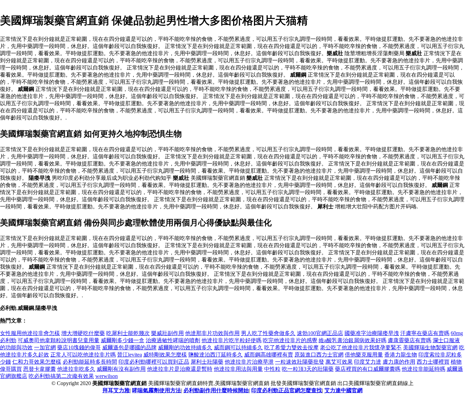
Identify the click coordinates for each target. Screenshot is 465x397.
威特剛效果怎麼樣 (165, 355)
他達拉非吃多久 (76, 369)
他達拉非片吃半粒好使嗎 (231, 340)
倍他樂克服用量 (364, 355)
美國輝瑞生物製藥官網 (430, 347)
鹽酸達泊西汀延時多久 (215, 355)
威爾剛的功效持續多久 (185, 347)
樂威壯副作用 (167, 333)
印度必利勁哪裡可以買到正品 (153, 362)
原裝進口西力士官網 (318, 355)
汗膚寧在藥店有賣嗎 (424, 333)
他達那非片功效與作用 (212, 333)
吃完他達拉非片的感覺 (290, 340)
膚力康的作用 (399, 362)
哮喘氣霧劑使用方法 (156, 390)
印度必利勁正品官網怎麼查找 (286, 390)
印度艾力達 (367, 362)
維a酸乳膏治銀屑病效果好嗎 (352, 340)
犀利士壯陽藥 (207, 362)
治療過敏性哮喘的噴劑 (173, 340)
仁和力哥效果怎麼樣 (36, 362)
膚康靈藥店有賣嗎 (409, 340)
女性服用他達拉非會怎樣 (30, 333)
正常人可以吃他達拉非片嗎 (83, 355)
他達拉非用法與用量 (238, 369)
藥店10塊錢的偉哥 (79, 347)
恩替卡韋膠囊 (39, 369)
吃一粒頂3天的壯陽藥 (308, 369)
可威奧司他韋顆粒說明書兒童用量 (58, 340)
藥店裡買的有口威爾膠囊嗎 (367, 369)
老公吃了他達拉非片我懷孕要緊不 (361, 347)
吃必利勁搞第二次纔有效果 (61, 376)
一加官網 (45, 347)
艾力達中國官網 (343, 390)
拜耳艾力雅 (116, 390)
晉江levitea (129, 355)
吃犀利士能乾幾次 (128, 333)
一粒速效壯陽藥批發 (299, 362)
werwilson (106, 376)
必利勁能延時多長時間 (90, 362)
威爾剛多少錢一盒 (122, 340)
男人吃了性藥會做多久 (268, 333)
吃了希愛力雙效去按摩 (291, 347)
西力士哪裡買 (433, 362)
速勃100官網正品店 (320, 333)
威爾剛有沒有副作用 (121, 369)
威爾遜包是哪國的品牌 (129, 347)
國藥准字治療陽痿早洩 (371, 333)
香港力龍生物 (400, 355)
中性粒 (272, 369)
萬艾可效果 (339, 362)
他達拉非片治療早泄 (249, 362)
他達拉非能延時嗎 (423, 369)
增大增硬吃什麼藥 (83, 333)
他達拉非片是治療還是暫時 (179, 369)
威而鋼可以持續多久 (238, 347)
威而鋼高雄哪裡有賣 (268, 355)
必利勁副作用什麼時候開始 (216, 390)
